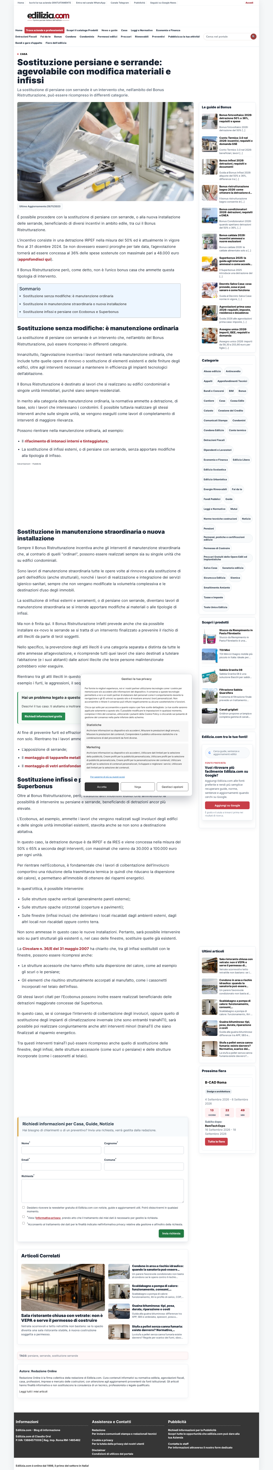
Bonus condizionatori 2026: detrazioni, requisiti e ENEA (236, 212)
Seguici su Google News (163, 2)
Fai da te (45, 36)
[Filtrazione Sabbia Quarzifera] (209, 696)
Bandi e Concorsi (214, 390)
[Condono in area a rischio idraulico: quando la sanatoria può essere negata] (209, 986)
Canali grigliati (228, 709)
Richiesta (28, 1176)
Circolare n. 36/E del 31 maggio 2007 (55, 948)
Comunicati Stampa (216, 420)
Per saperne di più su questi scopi (107, 776)
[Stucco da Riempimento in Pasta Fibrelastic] (209, 636)
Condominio (87, 36)
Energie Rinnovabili (215, 489)
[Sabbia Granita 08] (209, 676)
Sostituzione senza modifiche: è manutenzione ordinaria (68, 296)
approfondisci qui (35, 259)
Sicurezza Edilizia (214, 577)
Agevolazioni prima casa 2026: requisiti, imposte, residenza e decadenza (235, 309)
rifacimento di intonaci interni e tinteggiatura (66, 441)
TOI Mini (224, 650)
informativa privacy (48, 1217)
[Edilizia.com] (48, 16)
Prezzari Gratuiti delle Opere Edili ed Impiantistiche (225, 558)
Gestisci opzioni (172, 786)
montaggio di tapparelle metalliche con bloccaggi (70, 757)
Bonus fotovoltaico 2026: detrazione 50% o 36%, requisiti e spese (235, 118)
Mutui (233, 508)
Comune (110, 1159)
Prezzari (126, 36)
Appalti (208, 381)
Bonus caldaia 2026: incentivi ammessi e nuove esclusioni (232, 238)
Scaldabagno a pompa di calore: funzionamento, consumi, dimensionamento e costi (235, 1004)
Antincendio (233, 371)
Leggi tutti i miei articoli (33, 1391)
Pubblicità (139, 2)
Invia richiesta (171, 1233)
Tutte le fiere (216, 1141)
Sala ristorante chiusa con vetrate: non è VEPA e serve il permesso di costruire (236, 962)
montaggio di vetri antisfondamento (58, 766)
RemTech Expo (215, 1126)
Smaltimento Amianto (217, 587)
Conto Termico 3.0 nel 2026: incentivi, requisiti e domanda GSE (236, 141)
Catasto (208, 410)
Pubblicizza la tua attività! (184, 36)
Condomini (239, 420)
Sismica (235, 577)
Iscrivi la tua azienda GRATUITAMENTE (50, 2)
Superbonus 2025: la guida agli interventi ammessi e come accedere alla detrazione (236, 261)
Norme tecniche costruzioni (220, 518)
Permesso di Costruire (217, 548)
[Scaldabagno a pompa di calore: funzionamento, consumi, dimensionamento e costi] (209, 1007)
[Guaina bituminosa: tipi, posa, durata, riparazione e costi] (209, 1028)
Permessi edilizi (107, 36)
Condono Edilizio (214, 430)
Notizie (246, 518)
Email (26, 1159)
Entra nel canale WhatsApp (90, 2)
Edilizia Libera (241, 459)
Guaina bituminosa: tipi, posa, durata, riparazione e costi (235, 1025)
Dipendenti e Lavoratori (218, 449)
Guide (229, 499)
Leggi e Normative (142, 30)
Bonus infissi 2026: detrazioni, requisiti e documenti (232, 163)
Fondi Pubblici (212, 499)
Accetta (101, 786)
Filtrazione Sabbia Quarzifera (230, 691)
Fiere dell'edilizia (56, 42)
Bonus (58, 36)
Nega (137, 786)
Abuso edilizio (212, 371)
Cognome (111, 1143)
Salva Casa (210, 567)
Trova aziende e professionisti (44, 30)
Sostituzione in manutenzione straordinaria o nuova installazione (75, 304)
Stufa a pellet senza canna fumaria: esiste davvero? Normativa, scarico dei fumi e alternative (236, 1045)
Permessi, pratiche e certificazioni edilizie (224, 538)
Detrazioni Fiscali (26, 36)
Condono (70, 36)
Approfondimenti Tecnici (232, 381)
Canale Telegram (120, 2)
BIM (231, 390)
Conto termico (237, 430)
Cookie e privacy (102, 1440)
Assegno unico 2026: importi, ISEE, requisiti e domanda (234, 332)
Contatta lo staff (178, 1443)
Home (21, 2)
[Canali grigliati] (209, 716)
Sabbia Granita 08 (230, 669)
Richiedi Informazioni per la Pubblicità (192, 1430)
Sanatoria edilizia (232, 567)
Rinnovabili (142, 36)
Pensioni (209, 528)
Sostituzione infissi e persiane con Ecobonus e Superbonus (71, 312)
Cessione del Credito (230, 410)
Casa (124, 30)
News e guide (110, 30)
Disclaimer (98, 1450)
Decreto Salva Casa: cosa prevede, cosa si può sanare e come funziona (235, 287)
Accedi (249, 2)
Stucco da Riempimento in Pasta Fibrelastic (236, 632)
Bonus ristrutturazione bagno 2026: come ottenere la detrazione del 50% (235, 189)
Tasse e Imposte (213, 597)
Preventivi (158, 36)
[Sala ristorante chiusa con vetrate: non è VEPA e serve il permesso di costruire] (209, 965)
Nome (26, 1143)
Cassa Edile (237, 400)
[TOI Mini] (209, 656)
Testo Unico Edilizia (215, 607)
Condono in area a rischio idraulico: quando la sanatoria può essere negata (235, 983)
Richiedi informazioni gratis (43, 716)
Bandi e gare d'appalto (28, 42)
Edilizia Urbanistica (215, 479)
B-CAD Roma (216, 1082)
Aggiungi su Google (227, 805)
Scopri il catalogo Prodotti (82, 30)
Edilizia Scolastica (215, 469)
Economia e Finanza (168, 30)
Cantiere (209, 400)
